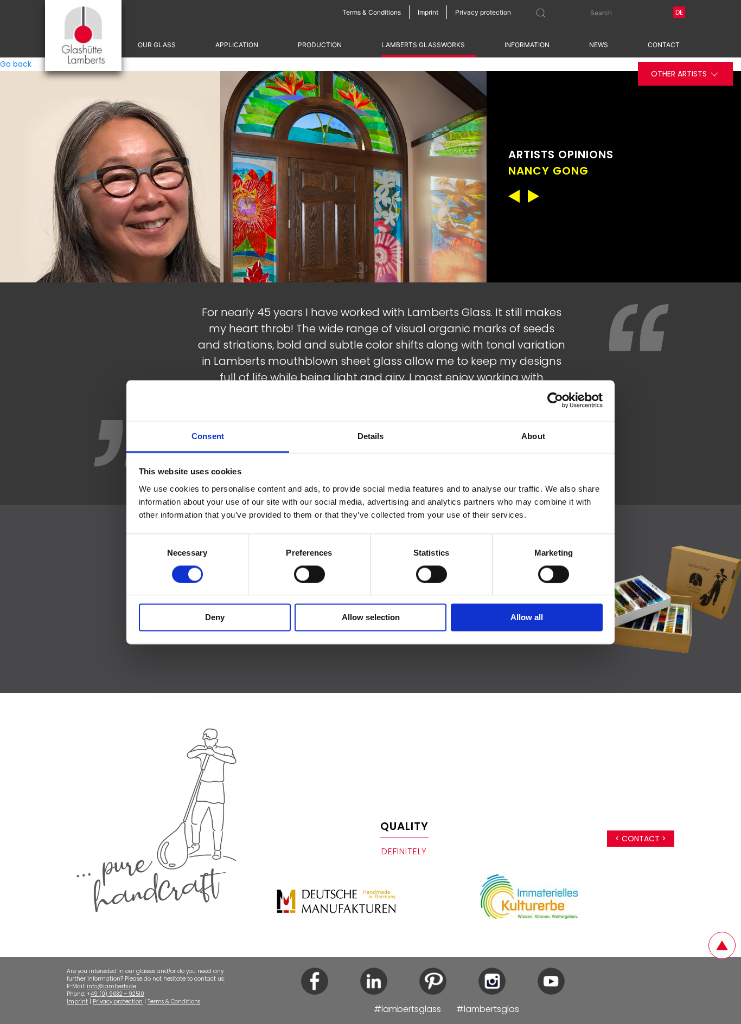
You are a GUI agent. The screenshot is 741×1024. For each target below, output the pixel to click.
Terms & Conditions (174, 1001)
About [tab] (533, 436)
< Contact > (640, 838)
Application (236, 45)
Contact (664, 45)
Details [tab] (370, 436)
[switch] (309, 574)
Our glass (157, 45)
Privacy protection (118, 1001)
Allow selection (371, 617)
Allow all (526, 617)
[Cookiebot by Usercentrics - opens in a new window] (555, 400)
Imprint (77, 1001)
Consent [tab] (207, 436)
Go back (15, 64)
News (598, 45)
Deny (215, 617)
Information (527, 45)
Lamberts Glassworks (423, 45)
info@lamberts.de (111, 986)
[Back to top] (722, 945)
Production (320, 45)
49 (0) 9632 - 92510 (117, 994)
